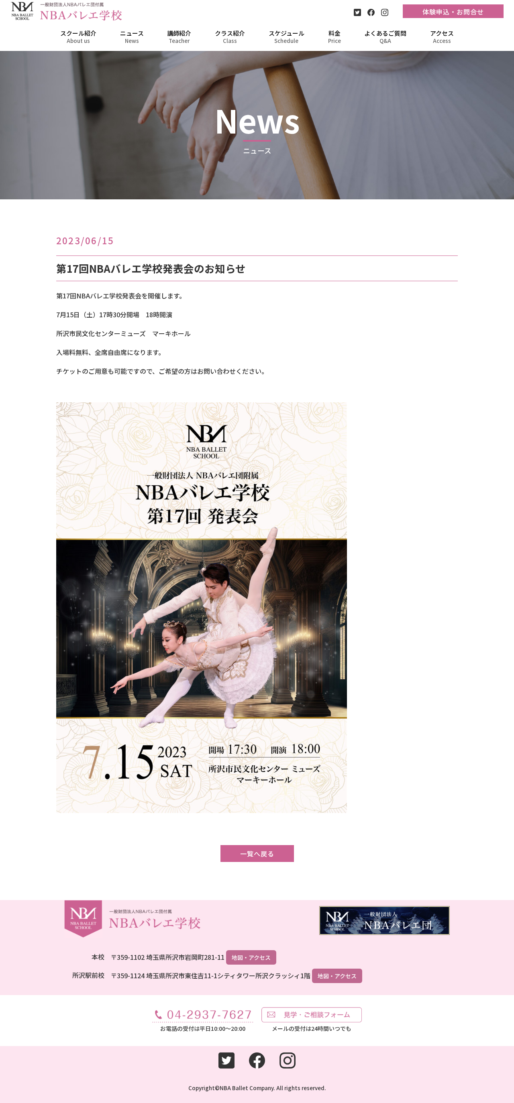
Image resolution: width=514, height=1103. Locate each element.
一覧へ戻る (257, 853)
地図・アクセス (251, 957)
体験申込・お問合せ (453, 11)
